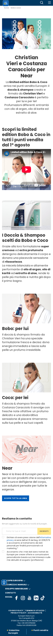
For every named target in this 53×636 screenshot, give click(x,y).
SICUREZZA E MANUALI (16, 584)
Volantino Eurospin (14, 631)
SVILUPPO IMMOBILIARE (16, 588)
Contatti (10, 592)
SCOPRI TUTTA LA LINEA (15, 498)
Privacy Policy (18, 613)
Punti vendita (40, 630)
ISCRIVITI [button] (44, 531)
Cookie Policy (15, 610)
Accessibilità (35, 613)
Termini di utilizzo (35, 610)
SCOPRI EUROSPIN (14, 580)
